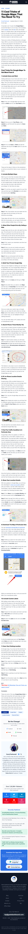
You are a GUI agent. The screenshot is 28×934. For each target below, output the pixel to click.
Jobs (21, 898)
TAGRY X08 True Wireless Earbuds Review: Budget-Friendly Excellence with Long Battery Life (13, 843)
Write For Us (7, 903)
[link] (18, 754)
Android (6, 29)
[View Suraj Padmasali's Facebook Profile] (18, 754)
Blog (7, 895)
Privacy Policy (20, 900)
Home (2, 8)
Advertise (20, 895)
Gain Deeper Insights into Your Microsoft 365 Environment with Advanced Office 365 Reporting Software (13, 825)
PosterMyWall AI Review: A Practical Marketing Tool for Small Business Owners (13, 813)
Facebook (15, 773)
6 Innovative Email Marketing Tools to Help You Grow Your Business (14, 819)
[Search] (26, 2)
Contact (7, 900)
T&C (21, 903)
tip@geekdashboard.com (14, 915)
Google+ (20, 712)
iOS (14, 29)
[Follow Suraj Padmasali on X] (21, 754)
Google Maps (13, 712)
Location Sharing (6, 715)
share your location (15, 484)
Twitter (20, 773)
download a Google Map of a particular (15, 527)
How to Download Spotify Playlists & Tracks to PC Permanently (13, 837)
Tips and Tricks (15, 715)
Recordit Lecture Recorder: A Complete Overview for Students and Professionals (12, 831)
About (7, 898)
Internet (7, 8)
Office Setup (7, 906)
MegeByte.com (7, 760)
